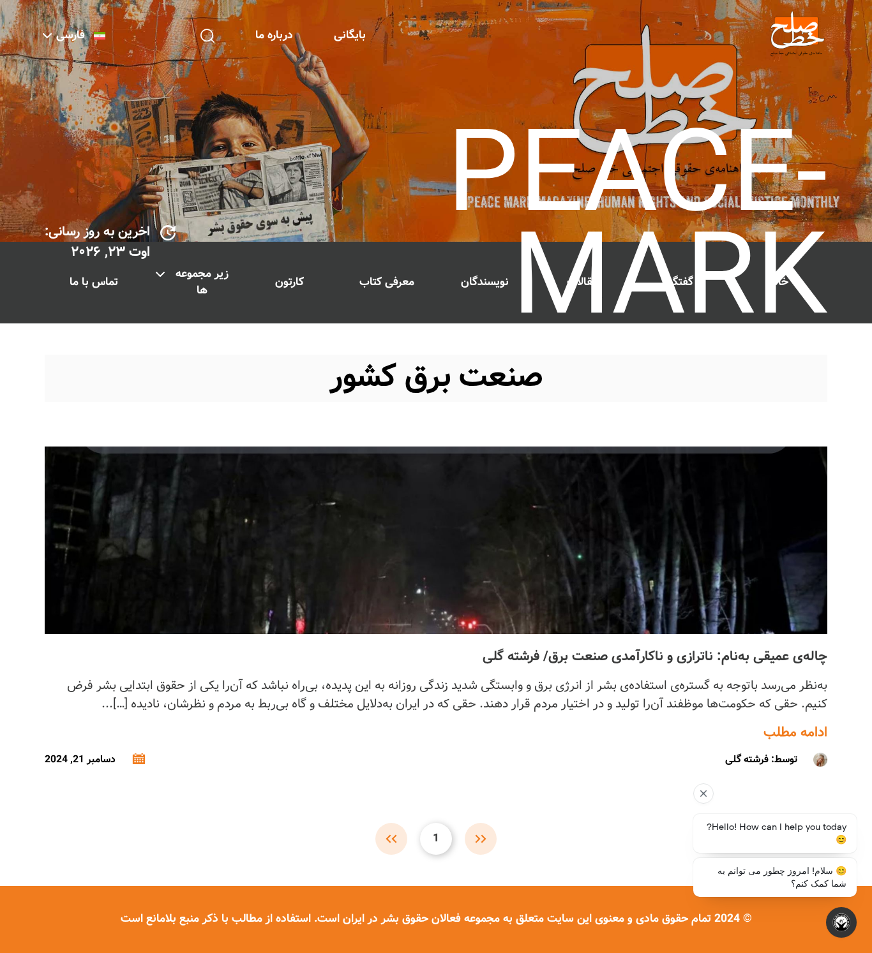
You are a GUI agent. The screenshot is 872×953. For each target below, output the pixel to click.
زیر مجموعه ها (202, 282)
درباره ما (274, 35)
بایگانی (350, 35)
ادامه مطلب (795, 733)
